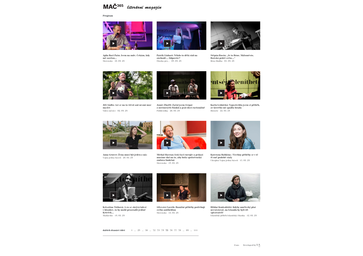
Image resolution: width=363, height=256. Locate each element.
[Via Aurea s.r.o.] (258, 245)
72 (154, 230)
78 (179, 230)
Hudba (219, 61)
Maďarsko (108, 215)
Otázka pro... (163, 61)
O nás (236, 245)
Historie (215, 111)
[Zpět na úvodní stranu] (135, 6)
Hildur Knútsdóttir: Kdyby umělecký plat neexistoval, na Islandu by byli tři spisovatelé (233, 210)
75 (167, 230)
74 (162, 230)
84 (187, 230)
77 (175, 230)
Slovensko (108, 61)
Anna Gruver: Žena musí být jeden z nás (125, 155)
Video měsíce (109, 111)
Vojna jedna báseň (112, 158)
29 (139, 230)
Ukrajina (215, 160)
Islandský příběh (219, 215)
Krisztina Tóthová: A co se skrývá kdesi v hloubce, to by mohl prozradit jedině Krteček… (124, 210)
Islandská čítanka (236, 215)
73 (158, 230)
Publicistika (163, 111)
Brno (213, 61)
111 (196, 230)
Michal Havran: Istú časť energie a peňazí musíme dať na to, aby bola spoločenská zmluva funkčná (180, 157)
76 (171, 230)
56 (146, 230)
